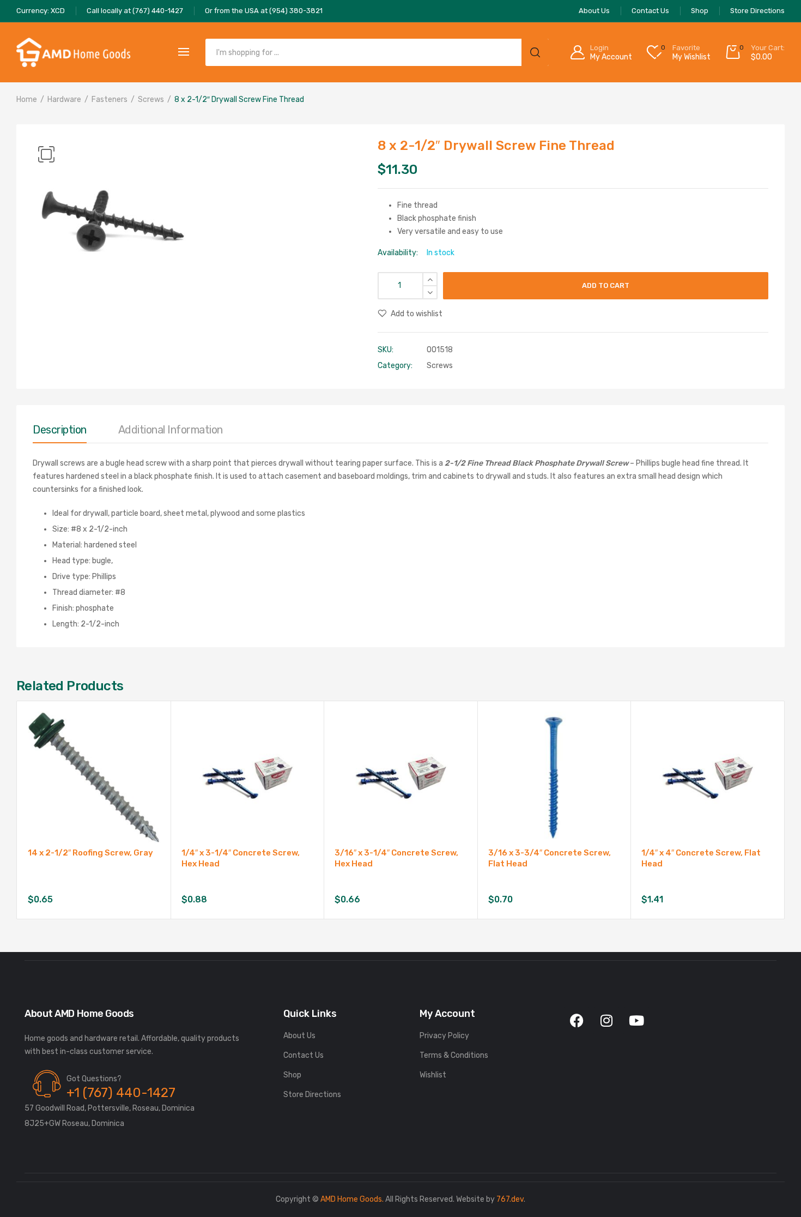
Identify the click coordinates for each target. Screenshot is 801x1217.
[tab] (60, 432)
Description (60, 429)
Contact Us (303, 1055)
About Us (299, 1035)
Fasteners (110, 99)
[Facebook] (576, 1020)
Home (26, 99)
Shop (292, 1075)
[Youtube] (636, 1020)
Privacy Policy (444, 1035)
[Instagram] (606, 1020)
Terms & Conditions (454, 1055)
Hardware (64, 99)
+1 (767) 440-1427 (120, 1092)
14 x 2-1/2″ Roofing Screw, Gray (90, 853)
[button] (46, 154)
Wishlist (433, 1075)
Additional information (170, 429)
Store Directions (312, 1094)
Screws (151, 99)
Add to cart (605, 285)
